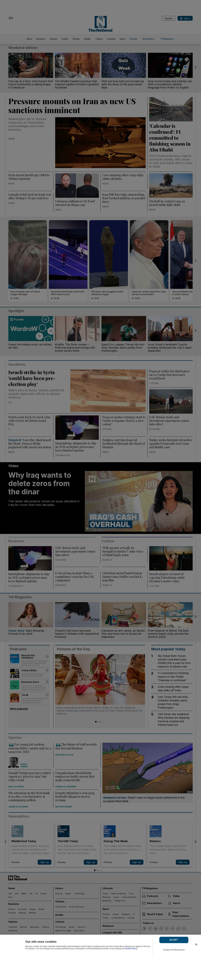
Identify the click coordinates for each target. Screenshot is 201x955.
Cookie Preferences (174, 949)
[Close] (196, 944)
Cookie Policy (130, 948)
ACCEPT (174, 940)
